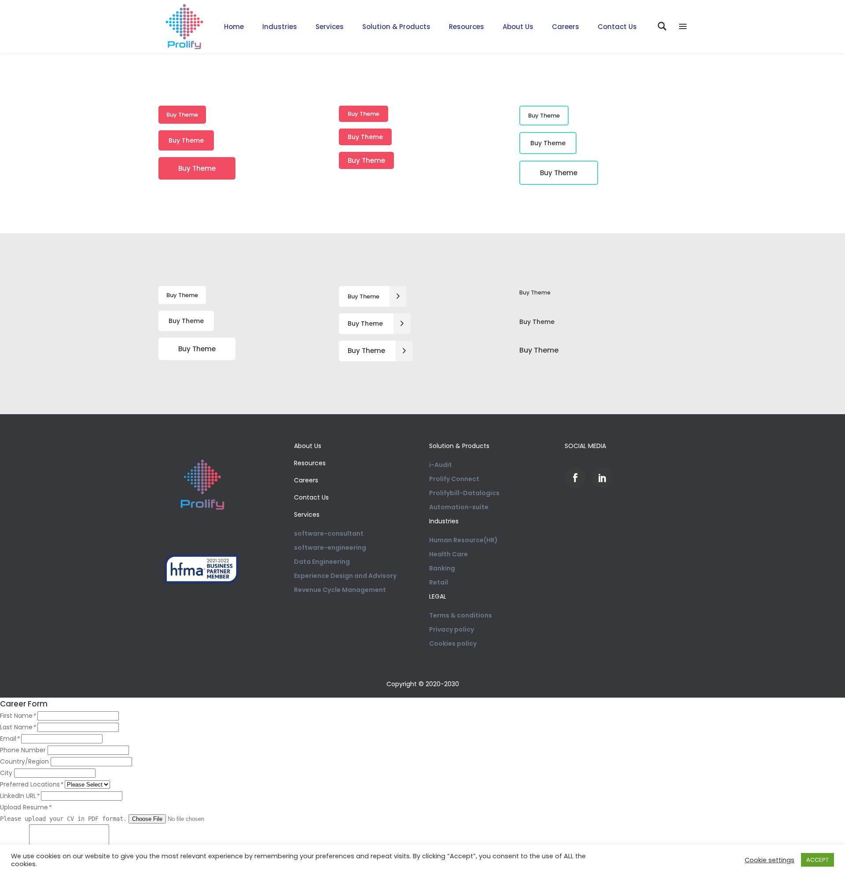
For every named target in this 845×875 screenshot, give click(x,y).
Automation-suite (459, 507)
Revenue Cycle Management (340, 589)
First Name (18, 715)
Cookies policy (453, 643)
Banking (442, 568)
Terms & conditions (460, 615)
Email (9, 738)
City (6, 772)
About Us (307, 445)
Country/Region (24, 761)
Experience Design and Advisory (345, 575)
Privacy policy (451, 629)
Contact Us (311, 497)
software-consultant (329, 533)
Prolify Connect (454, 478)
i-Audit (440, 464)
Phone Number (23, 750)
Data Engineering (322, 561)
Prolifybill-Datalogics (464, 493)
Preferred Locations (31, 784)
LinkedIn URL (19, 795)
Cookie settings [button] (769, 860)
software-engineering (330, 547)
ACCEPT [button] (817, 860)
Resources (310, 463)
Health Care (448, 554)
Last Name (18, 727)
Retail (438, 582)
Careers (306, 480)
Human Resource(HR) (463, 540)
